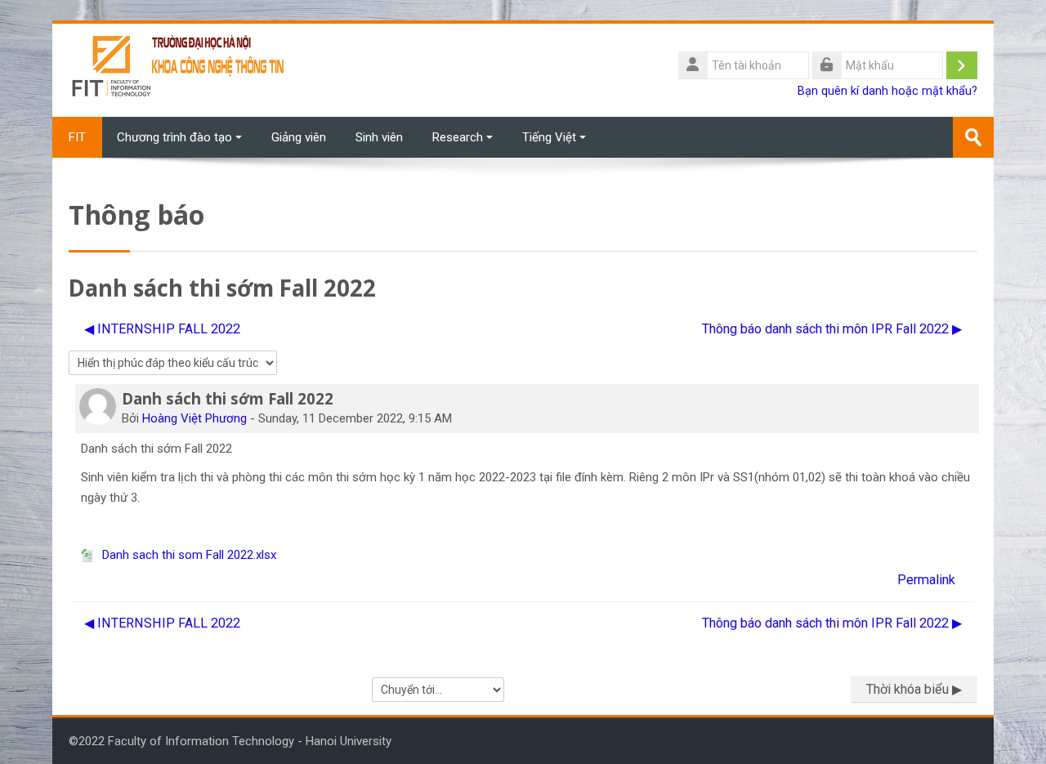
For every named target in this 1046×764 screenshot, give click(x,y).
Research (457, 137)
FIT (77, 137)
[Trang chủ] (179, 69)
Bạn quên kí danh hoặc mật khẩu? (887, 91)
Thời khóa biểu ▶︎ (914, 689)
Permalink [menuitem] (926, 580)
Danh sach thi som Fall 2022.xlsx (187, 554)
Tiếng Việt (549, 137)
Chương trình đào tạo (174, 137)
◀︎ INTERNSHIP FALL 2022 (162, 329)
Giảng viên (298, 137)
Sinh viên (379, 137)
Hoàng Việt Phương (194, 418)
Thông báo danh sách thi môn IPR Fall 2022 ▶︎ (832, 329)
